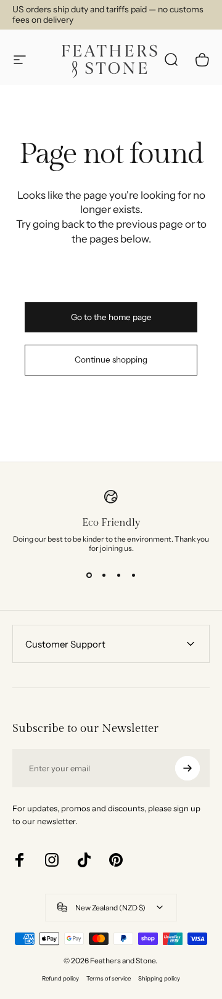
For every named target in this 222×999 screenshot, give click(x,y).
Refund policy (60, 978)
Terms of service (108, 978)
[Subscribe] (187, 768)
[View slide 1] (88, 575)
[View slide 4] (133, 575)
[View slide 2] (103, 575)
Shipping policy (159, 978)
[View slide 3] (118, 575)
